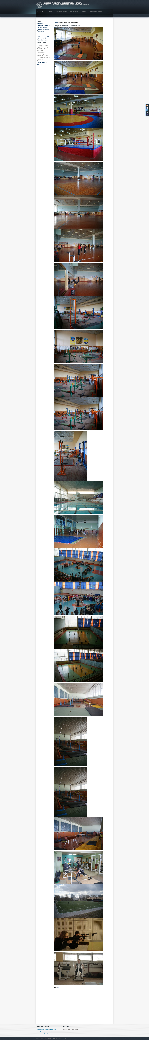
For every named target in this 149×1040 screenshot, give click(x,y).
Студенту (84, 11)
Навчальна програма (96, 11)
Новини (50, 11)
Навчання (52, 15)
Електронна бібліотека (47, 1029)
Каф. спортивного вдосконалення (51, 1033)
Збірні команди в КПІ (43, 36)
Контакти (40, 23)
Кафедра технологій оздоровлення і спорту (62, 3)
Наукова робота (41, 15)
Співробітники (74, 11)
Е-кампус (39, 1029)
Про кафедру (40, 11)
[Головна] (39, 7)
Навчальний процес (61, 11)
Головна (56, 22)
